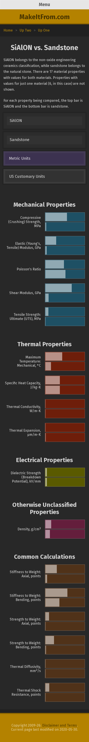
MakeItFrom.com (44, 17)
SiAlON (16, 120)
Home (8, 30)
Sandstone (19, 139)
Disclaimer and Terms (59, 725)
